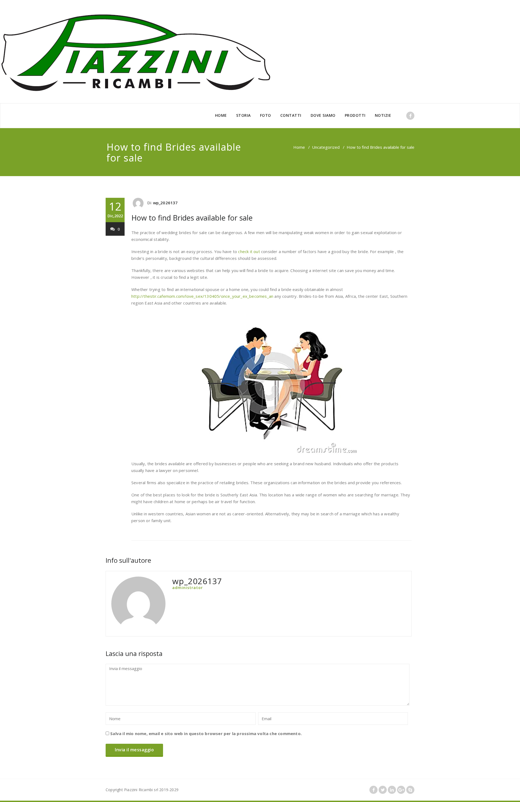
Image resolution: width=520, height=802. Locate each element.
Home (299, 147)
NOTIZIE (383, 115)
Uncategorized (326, 147)
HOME (221, 115)
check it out (249, 251)
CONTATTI (290, 115)
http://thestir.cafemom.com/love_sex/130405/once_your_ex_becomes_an (202, 296)
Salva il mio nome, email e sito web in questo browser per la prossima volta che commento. (206, 733)
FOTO (265, 115)
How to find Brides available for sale (192, 218)
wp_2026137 (165, 202)
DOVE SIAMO (323, 115)
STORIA (243, 115)
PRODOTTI (355, 115)
